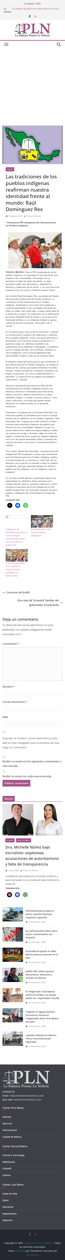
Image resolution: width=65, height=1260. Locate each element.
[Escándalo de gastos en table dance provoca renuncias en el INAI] (13, 957)
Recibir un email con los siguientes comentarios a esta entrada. (32, 764)
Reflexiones (9, 1161)
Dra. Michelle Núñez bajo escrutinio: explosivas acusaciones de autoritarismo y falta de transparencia (32, 855)
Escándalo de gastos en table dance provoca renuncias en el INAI (42, 954)
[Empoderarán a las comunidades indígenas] (42, 521)
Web (5, 717)
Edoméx (10, 840)
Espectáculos (10, 1213)
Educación (8, 1206)
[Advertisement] (32, 82)
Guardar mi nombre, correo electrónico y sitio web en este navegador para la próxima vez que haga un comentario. (31, 743)
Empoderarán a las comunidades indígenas (41, 532)
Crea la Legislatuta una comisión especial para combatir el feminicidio (15, 569)
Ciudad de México (12, 1136)
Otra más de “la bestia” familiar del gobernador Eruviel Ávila (38, 603)
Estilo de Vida (10, 1193)
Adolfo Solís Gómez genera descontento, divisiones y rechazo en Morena (40, 974)
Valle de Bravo (23, 840)
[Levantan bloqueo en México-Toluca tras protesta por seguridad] (13, 1041)
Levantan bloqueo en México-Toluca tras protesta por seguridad (41, 1038)
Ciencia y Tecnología (13, 1155)
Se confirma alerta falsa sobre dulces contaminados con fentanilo (41, 934)
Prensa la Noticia (33, 216)
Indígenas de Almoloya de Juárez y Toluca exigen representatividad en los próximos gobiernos (17, 537)
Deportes (7, 1220)
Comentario (11, 643)
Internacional (10, 1130)
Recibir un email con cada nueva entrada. (27, 776)
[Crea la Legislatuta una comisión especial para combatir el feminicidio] (17, 555)
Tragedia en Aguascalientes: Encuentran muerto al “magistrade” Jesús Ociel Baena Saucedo (42, 1016)
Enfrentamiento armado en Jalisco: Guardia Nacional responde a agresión (40, 914)
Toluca (10, 169)
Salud (6, 1200)
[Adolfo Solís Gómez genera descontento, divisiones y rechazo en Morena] (13, 977)
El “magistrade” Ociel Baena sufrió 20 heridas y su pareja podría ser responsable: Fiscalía (42, 995)
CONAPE (7, 1168)
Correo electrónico (15, 702)
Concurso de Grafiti (18, 592)
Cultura (7, 1175)
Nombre (9, 686)
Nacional (7, 1123)
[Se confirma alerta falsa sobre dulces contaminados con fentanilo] (13, 936)
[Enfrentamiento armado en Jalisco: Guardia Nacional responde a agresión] (13, 916)
